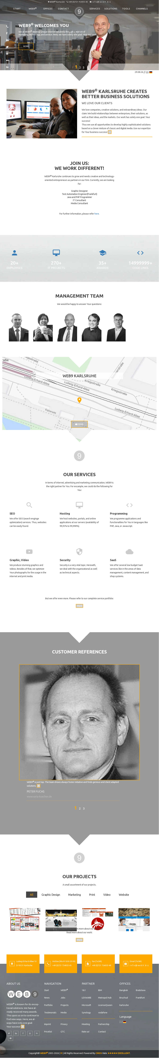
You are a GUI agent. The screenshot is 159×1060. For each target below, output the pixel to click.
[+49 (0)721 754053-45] (7, 26)
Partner (88, 983)
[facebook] (6, 33)
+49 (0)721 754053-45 (78, 2)
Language (125, 1016)
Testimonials (50, 1012)
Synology (86, 1012)
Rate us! (85, 1031)
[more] (110, 132)
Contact (63, 8)
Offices (48, 8)
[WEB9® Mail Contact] (10, 1038)
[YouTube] (7, 53)
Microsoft (86, 1005)
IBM (100, 990)
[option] (79, 731)
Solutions (110, 8)
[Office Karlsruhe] (12, 964)
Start (17, 8)
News (47, 997)
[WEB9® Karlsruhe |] (79, 455)
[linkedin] (7, 40)
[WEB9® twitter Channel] (9, 1033)
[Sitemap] (61, 1053)
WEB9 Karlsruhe (57, 2)
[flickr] (7, 60)
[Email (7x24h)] (125, 964)
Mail (80, 424)
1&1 (84, 990)
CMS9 (99, 1053)
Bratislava (140, 990)
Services (95, 8)
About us (13, 983)
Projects (65, 1005)
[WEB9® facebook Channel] (22, 1033)
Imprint (47, 1024)
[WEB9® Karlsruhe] (23, 994)
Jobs (63, 997)
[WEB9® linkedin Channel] (15, 1033)
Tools (126, 8)
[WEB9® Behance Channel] (36, 1033)
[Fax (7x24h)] (87, 964)
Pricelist (48, 1031)
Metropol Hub (105, 997)
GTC (63, 1031)
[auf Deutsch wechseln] (150, 72)
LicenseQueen (105, 1005)
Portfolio (48, 1005)
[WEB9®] (79, 8)
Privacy (64, 1024)
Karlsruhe (124, 1005)
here (96, 213)
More (26, 46)
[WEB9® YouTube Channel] (29, 1033)
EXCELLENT (123, 1053)
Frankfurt (140, 997)
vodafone (102, 1012)
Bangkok (123, 990)
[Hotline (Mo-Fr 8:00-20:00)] (48, 964)
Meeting (86, 1024)
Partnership (103, 1024)
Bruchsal (123, 997)
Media (64, 1012)
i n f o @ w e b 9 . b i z (101, 2)
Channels (142, 8)
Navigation (52, 983)
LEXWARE (86, 997)
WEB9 (33, 8)
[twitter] (7, 46)
